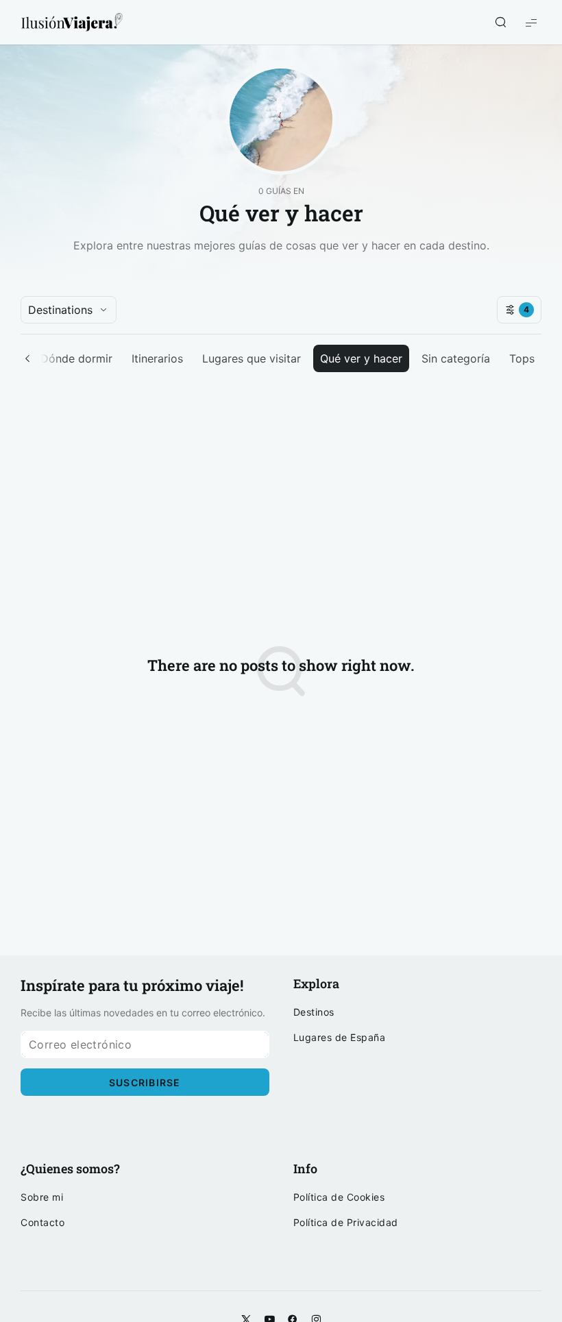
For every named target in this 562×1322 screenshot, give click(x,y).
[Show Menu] (531, 22)
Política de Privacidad (345, 1222)
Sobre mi (42, 1197)
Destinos (313, 1012)
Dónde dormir (76, 358)
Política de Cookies (339, 1197)
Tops (522, 358)
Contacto (42, 1222)
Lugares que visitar (251, 358)
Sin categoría (456, 358)
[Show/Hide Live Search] (500, 22)
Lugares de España (339, 1037)
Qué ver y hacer (361, 358)
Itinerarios (157, 358)
